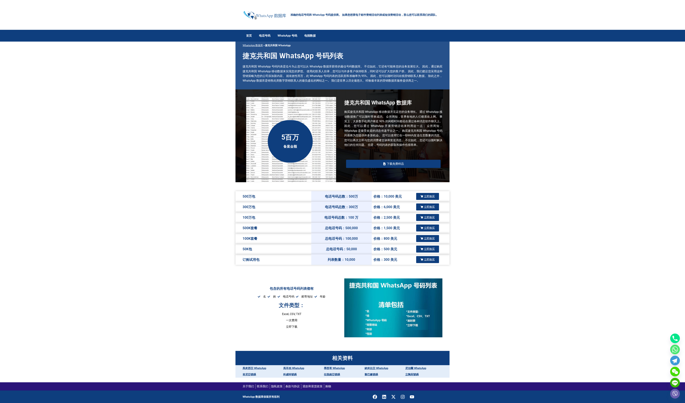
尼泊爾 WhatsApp (415, 368)
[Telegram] (675, 360)
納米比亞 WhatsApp (376, 368)
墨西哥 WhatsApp (334, 368)
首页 (249, 35)
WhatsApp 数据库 (253, 45)
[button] (393, 164)
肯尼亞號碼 (249, 374)
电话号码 (264, 35)
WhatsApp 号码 (287, 35)
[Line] (675, 382)
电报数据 (310, 35)
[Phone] (675, 338)
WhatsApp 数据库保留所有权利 (261, 396)
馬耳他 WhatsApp (293, 368)
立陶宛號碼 (412, 374)
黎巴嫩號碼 (371, 374)
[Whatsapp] (675, 349)
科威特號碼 (290, 374)
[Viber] (675, 394)
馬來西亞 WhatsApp (254, 368)
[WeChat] (675, 371)
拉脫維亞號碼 (332, 374)
